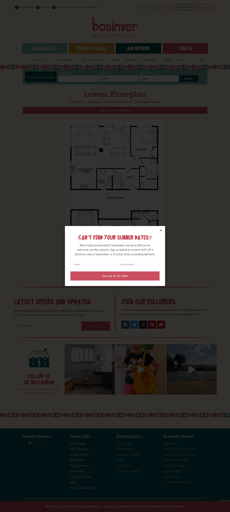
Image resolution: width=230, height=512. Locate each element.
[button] (161, 230)
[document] (115, 256)
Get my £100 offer (115, 276)
